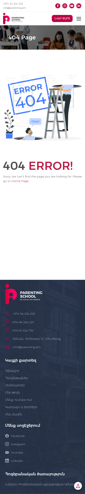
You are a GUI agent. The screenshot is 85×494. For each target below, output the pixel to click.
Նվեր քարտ (62, 18)
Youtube (17, 452)
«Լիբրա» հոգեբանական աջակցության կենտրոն (41, 484)
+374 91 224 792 (23, 330)
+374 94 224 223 (13, 3)
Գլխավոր (12, 371)
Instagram (18, 444)
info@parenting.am (14, 7)
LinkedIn (17, 461)
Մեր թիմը (12, 392)
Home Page (20, 181)
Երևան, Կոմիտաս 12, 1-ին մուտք (37, 339)
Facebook (18, 436)
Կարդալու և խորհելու (21, 407)
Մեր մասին (13, 414)
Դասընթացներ (16, 378)
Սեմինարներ (15, 385)
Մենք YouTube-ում (18, 400)
